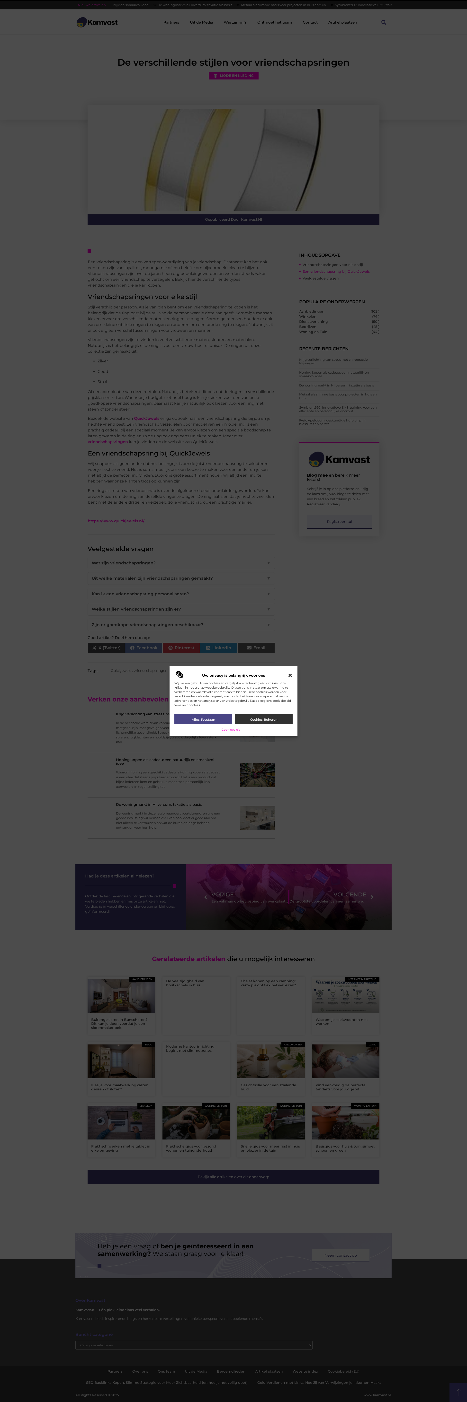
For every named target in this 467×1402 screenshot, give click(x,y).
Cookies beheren (264, 719)
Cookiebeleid (231, 729)
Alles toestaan (203, 719)
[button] (290, 675)
